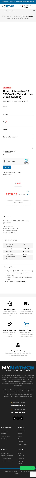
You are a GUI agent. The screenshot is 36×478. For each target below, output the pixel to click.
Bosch (9, 101)
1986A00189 (26, 249)
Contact (20, 441)
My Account (4, 431)
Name (5, 107)
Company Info (22, 431)
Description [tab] (7, 217)
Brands (20, 433)
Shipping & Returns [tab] (10, 267)
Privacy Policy (5, 453)
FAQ (19, 439)
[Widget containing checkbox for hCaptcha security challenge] (16, 161)
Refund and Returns (7, 456)
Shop (19, 453)
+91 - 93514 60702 (18, 405)
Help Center (4, 439)
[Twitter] (18, 418)
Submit (6, 167)
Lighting (20, 461)
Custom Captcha (9, 151)
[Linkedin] (14, 418)
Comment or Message (10, 137)
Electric (9, 16)
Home (3, 16)
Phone (5, 114)
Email (5, 129)
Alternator (17, 16)
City (5, 122)
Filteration (21, 456)
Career (20, 436)
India (24, 256)
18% (24, 244)
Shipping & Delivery (6, 458)
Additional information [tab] (11, 240)
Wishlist (3, 433)
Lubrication (21, 458)
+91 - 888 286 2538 (18, 412)
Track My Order (5, 436)
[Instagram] (21, 418)
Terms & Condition (6, 461)
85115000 (26, 251)
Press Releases (22, 444)
